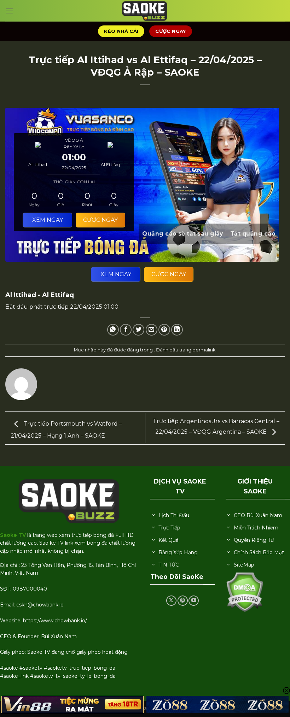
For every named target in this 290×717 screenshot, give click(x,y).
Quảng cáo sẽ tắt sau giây (182, 233)
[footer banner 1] (72, 704)
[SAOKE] (145, 11)
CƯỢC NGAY (168, 274)
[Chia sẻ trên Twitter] (138, 330)
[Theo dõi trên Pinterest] (183, 600)
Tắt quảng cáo (253, 233)
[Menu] (9, 10)
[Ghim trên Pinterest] (164, 330)
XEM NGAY (115, 274)
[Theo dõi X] (171, 600)
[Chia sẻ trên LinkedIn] (177, 330)
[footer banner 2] (217, 704)
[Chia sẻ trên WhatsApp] (113, 330)
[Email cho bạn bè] (151, 330)
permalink (203, 349)
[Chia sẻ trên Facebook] (126, 330)
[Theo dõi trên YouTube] (193, 600)
